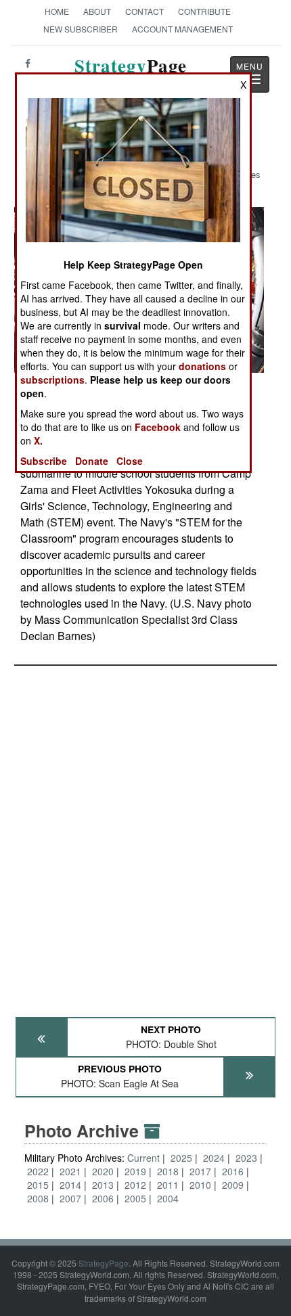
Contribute (204, 11)
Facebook (158, 427)
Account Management (182, 29)
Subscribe (43, 461)
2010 (200, 1185)
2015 (38, 1185)
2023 (246, 1157)
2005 (135, 1198)
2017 (200, 1171)
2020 (103, 1171)
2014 (70, 1185)
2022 (38, 1171)
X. (38, 440)
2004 (168, 1198)
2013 (103, 1185)
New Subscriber (80, 29)
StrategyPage (104, 1263)
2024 (214, 1157)
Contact (144, 11)
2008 (38, 1198)
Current (144, 1157)
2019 (135, 1171)
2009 (233, 1185)
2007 (70, 1198)
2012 (135, 1185)
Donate (91, 461)
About (97, 11)
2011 (168, 1185)
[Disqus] (145, 835)
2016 (233, 1171)
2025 (181, 1157)
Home (57, 11)
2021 (70, 1171)
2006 (103, 1198)
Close (129, 461)
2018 (168, 1171)
